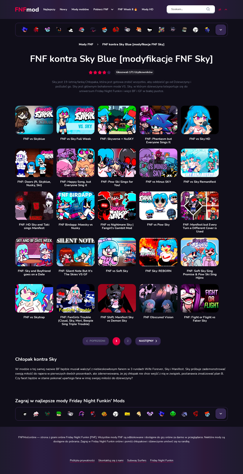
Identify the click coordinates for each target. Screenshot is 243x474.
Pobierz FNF (100, 9)
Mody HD (147, 9)
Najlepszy (49, 9)
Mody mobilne (80, 9)
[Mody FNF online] (27, 9)
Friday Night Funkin (161, 460)
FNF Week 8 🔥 (127, 9)
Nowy (63, 9)
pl (220, 9)
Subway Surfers (136, 460)
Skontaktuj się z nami (110, 460)
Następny (146, 341)
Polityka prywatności (82, 460)
